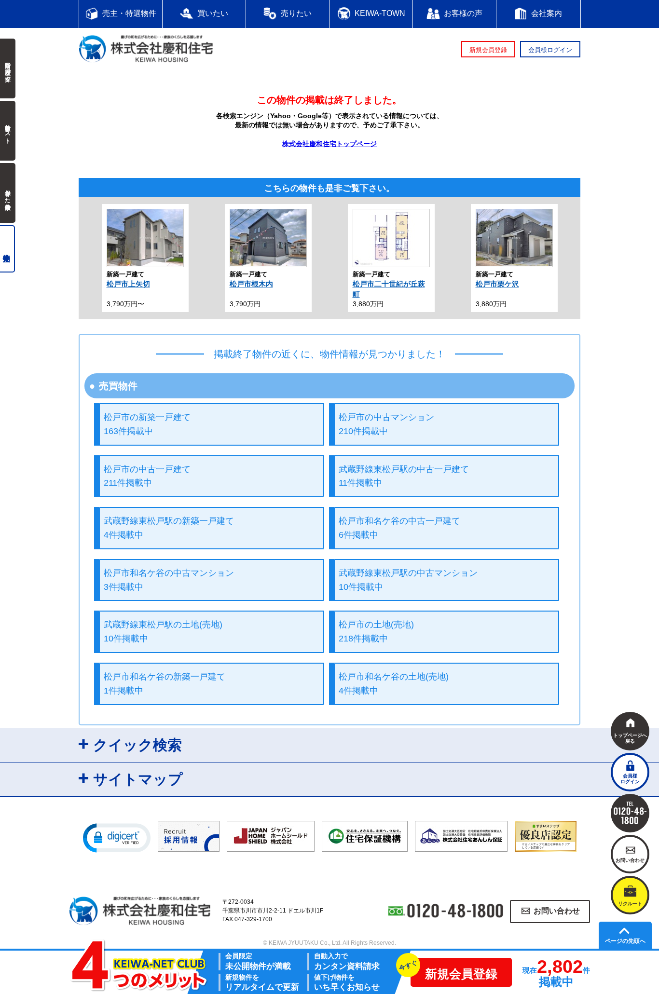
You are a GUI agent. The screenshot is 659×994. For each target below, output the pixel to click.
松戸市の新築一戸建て (147, 424)
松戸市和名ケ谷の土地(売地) (394, 683)
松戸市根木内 (251, 284)
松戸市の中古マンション (386, 424)
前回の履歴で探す (7, 68)
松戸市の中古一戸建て (147, 476)
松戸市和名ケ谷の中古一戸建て (399, 528)
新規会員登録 (488, 50)
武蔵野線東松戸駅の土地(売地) (163, 631)
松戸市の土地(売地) (376, 631)
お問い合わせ (557, 911)
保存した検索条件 (7, 193)
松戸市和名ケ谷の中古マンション (169, 580)
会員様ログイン (550, 50)
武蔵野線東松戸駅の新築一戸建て (169, 528)
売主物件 (7, 248)
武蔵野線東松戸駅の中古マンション (408, 580)
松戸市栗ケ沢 (497, 284)
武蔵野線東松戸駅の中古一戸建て (404, 476)
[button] (117, 837)
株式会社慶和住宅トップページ (329, 144)
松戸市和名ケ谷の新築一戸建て (164, 683)
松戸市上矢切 (128, 284)
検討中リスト (7, 131)
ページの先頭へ (625, 941)
